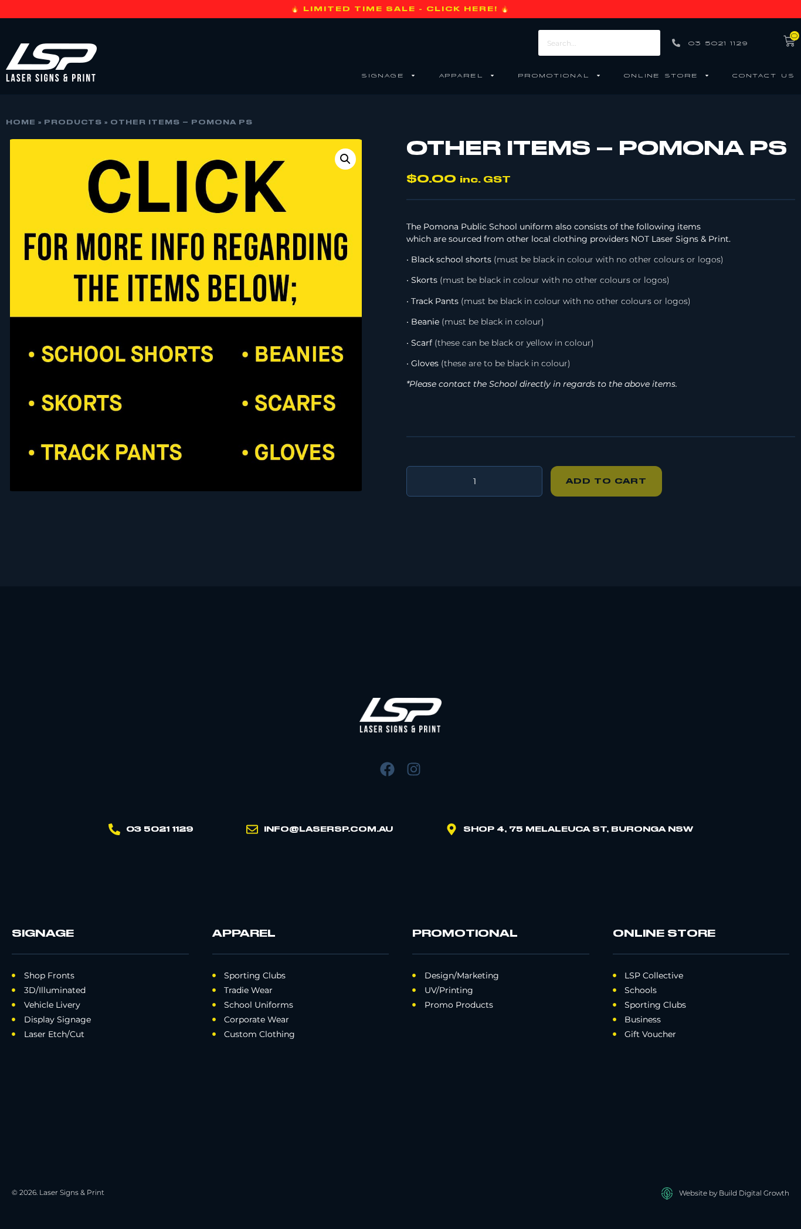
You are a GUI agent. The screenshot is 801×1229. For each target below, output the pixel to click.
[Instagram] (413, 769)
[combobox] (599, 43)
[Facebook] (387, 769)
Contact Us (763, 74)
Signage (383, 74)
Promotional (554, 74)
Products (73, 123)
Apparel (461, 74)
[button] (345, 159)
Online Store (661, 74)
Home (21, 123)
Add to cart (606, 481)
